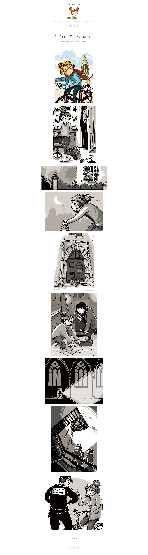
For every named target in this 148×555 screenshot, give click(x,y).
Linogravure (57, 21)
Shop (93, 21)
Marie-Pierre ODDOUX (74, 4)
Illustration (76, 21)
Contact (86, 21)
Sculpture (67, 21)
